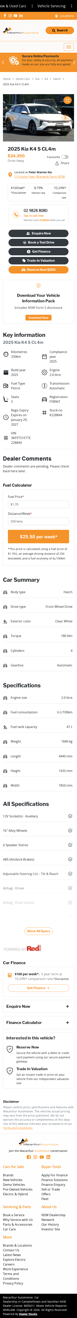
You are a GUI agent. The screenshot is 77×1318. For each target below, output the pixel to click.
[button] (69, 47)
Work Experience (15, 1269)
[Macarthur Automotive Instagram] (11, 16)
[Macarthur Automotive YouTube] (16, 16)
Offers (46, 1194)
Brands (8, 1175)
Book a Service (13, 1215)
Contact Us (11, 1250)
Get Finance (41, 251)
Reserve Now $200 (41, 270)
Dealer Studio (28, 1314)
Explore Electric (14, 1259)
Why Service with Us (18, 1220)
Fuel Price (16, 497)
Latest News (12, 1255)
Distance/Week (20, 513)
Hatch (57, 79)
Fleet (45, 1199)
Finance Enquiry (53, 1184)
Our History (50, 1224)
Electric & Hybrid (15, 1194)
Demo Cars (23, 79)
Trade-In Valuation (41, 260)
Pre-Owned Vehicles (18, 1189)
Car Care (9, 1229)
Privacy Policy (13, 1283)
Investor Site (50, 1229)
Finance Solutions (54, 1180)
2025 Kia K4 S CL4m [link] (16, 84)
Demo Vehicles (14, 1184)
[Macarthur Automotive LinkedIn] (21, 16)
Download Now (38, 317)
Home (7, 79)
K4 (46, 79)
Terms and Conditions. (18, 1128)
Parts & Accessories (17, 1224)
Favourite (53, 157)
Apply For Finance (54, 1175)
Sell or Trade (50, 1189)
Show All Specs (38, 931)
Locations (67, 16)
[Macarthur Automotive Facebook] (5, 16)
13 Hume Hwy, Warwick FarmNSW (39, 176)
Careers (9, 1264)
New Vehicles (13, 1180)
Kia (37, 79)
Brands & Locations (17, 1245)
